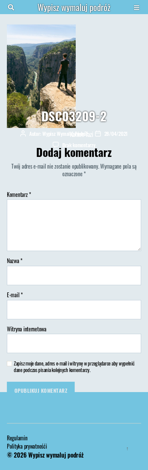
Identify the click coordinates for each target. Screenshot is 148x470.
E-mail (15, 295)
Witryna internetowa (26, 329)
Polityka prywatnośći (27, 446)
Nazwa (14, 261)
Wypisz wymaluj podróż (74, 7)
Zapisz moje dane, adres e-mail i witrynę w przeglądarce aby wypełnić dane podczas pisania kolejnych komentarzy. (74, 366)
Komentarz (19, 195)
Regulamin (17, 438)
